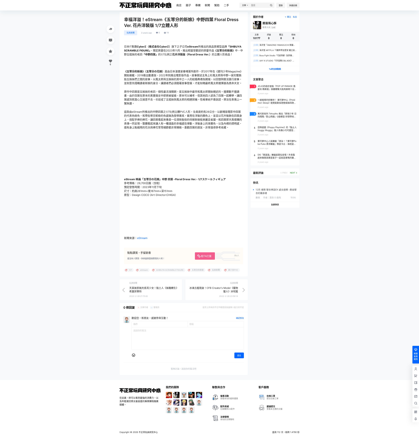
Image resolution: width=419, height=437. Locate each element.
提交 (239, 355)
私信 (295, 17)
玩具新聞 (131, 33)
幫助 (216, 5)
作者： (272, 197)
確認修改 (240, 318)
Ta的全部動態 (275, 69)
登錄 (281, 5)
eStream (142, 238)
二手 (226, 5)
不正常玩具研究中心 (148, 432)
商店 (179, 5)
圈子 (188, 5)
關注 (289, 17)
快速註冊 (293, 5)
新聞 (207, 5)
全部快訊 (275, 204)
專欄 (197, 5)
